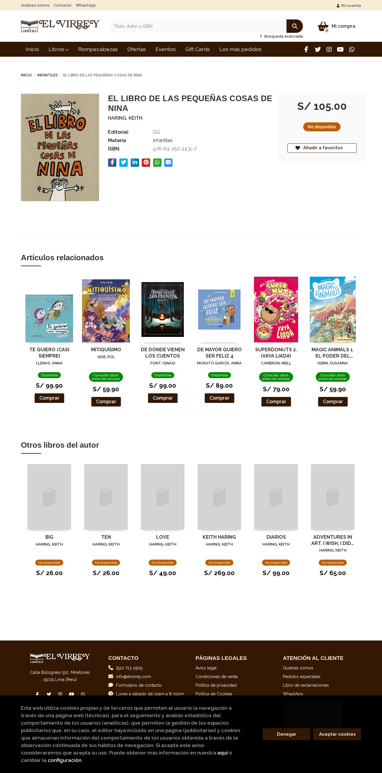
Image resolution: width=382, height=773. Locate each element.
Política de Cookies (213, 694)
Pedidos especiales (302, 676)
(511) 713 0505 (129, 668)
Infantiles (47, 75)
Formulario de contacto (139, 685)
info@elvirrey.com (133, 676)
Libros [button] (57, 49)
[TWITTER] (318, 49)
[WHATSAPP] (352, 49)
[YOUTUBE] (340, 49)
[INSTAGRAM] (329, 49)
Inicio (26, 75)
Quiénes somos (35, 5)
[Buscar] (294, 26)
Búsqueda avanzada (283, 36)
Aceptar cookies (337, 734)
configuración (64, 760)
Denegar (286, 734)
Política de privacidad (216, 685)
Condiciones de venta (216, 676)
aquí (222, 753)
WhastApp (86, 5)
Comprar (49, 398)
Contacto (63, 5)
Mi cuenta (351, 5)
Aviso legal (206, 668)
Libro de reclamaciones (306, 685)
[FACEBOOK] (306, 49)
